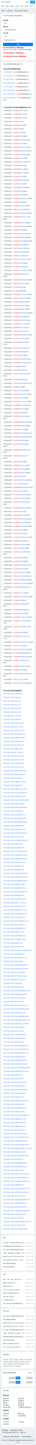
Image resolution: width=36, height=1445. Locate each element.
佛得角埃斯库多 (23, 487)
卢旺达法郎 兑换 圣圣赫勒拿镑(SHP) (15, 1163)
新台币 (20, 143)
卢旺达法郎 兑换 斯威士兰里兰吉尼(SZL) (16, 1174)
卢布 (19, 132)
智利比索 (20, 370)
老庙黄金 (16, 1364)
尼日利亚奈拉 (21, 498)
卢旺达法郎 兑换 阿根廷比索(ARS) (14, 774)
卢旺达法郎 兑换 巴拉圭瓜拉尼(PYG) (15, 793)
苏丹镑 (19, 600)
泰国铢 (20, 165)
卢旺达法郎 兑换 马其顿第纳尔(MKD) (15, 1141)
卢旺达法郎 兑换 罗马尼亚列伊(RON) (15, 873)
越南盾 (19, 366)
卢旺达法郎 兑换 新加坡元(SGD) (13, 723)
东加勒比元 (22, 666)
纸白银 (5, 1416)
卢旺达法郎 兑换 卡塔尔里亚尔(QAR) (15, 851)
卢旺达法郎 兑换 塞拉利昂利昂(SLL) (15, 1167)
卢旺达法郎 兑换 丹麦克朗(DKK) (13, 826)
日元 (18, 121)
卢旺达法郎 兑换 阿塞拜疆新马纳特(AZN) (16, 1020)
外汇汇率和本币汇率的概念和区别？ (13, 1303)
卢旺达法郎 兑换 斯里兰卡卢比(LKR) (15, 903)
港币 (20, 125)
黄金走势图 (6, 1407)
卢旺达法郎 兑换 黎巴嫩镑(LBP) (13, 870)
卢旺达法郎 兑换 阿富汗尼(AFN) (13, 1002)
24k (14, 1366)
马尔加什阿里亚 (22, 576)
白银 (16, 6)
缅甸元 (18, 387)
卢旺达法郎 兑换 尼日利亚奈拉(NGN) (15, 1064)
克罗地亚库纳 (23, 280)
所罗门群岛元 (22, 401)
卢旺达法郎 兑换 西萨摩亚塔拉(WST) (15, 1207)
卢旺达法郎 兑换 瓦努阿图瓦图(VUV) (15, 1203)
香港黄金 (21, 1401)
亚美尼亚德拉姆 (22, 437)
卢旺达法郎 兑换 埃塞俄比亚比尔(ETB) (15, 1071)
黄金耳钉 (27, 1361)
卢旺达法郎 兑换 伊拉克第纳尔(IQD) (15, 1108)
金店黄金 (6, 1405)
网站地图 (18, 1440)
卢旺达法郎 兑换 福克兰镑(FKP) (13, 1079)
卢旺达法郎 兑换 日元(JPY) (12, 705)
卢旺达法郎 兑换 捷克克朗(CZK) (13, 848)
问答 (31, 6)
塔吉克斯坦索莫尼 (25, 621)
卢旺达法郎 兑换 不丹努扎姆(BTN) (14, 1035)
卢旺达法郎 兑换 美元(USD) (12, 697)
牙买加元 (20, 355)
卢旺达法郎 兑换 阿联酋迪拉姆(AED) (15, 994)
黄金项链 (21, 1361)
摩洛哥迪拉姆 (23, 313)
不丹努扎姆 (22, 469)
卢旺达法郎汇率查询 (21, 11)
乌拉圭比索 (22, 348)
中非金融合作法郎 (23, 660)
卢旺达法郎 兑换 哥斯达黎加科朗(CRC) (16, 1046)
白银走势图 (21, 1416)
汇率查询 (9, 11)
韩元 (18, 129)
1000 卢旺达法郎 (8, 83)
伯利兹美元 (22, 473)
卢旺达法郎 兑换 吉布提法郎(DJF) (14, 1057)
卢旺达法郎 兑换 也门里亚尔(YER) (14, 1225)
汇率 (21, 6)
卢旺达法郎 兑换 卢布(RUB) (12, 716)
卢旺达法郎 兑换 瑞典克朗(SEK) (13, 763)
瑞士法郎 (23, 162)
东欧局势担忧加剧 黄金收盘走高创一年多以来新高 (14, 1246)
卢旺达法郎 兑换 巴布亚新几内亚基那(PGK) (17, 950)
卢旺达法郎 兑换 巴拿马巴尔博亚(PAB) (15, 800)
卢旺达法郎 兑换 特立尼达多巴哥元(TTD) (16, 1189)
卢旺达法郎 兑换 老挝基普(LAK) (13, 866)
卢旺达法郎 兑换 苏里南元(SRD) (13, 1170)
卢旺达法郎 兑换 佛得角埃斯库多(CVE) (16, 1053)
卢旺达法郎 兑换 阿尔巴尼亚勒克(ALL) (15, 1005)
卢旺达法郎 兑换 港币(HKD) (12, 708)
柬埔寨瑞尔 (20, 558)
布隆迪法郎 (20, 462)
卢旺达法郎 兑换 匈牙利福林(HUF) (14, 928)
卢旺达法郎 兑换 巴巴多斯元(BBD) (14, 998)
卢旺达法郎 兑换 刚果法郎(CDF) (13, 1042)
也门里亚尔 (20, 679)
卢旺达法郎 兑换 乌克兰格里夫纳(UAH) (16, 1192)
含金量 (5, 1364)
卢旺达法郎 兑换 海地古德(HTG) (13, 1104)
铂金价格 (21, 1398)
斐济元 (20, 511)
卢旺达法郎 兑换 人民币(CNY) (13, 694)
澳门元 (21, 169)
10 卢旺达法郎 (7, 76)
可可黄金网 (5, 2)
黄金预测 (21, 1405)
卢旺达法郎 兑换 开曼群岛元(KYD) (14, 1126)
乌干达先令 (19, 646)
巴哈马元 (23, 465)
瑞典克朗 (22, 180)
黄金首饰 (5, 1359)
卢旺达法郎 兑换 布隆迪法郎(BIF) (14, 1027)
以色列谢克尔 (23, 359)
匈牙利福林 (21, 352)
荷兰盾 (21, 263)
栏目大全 (23, 1432)
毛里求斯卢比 (21, 298)
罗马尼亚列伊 (23, 294)
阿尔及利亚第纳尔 (24, 416)
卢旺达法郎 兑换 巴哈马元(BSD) (13, 1031)
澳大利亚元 (23, 151)
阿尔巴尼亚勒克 (23, 433)
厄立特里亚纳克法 (24, 502)
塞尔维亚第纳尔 (23, 597)
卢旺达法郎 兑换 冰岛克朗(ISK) (13, 811)
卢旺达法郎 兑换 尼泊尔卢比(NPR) (14, 972)
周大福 (27, 1364)
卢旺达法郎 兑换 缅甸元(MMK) (13, 961)
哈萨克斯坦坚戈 (22, 259)
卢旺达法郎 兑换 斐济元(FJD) (12, 1075)
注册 (32, 2)
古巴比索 (21, 256)
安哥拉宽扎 (21, 440)
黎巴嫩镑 (19, 291)
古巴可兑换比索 (18, 484)
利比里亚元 (20, 569)
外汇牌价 (6, 1424)
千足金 (11, 1359)
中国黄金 (16, 1359)
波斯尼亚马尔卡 (24, 456)
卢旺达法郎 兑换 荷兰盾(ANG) (13, 844)
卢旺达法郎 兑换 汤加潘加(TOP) (13, 1185)
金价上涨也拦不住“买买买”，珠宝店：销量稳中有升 (14, 1260)
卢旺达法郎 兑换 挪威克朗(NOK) (13, 895)
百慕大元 (23, 223)
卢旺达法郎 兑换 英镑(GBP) (12, 719)
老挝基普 (19, 287)
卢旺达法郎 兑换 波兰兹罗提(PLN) (14, 815)
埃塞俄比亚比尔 (22, 508)
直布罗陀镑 (24, 522)
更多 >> (30, 1372)
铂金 (12, 6)
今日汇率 (6, 1422)
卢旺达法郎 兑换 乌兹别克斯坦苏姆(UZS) (16, 1200)
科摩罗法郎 (20, 561)
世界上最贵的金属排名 (9, 1263)
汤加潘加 (21, 632)
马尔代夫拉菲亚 (23, 583)
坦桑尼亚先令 (20, 331)
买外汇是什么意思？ (9, 1296)
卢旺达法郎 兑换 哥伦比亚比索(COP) (15, 833)
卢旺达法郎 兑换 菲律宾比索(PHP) (14, 829)
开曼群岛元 (24, 565)
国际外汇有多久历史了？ (10, 1283)
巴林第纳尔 (24, 213)
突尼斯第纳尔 (23, 335)
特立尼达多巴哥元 (24, 636)
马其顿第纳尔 (22, 580)
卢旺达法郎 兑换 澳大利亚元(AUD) (14, 734)
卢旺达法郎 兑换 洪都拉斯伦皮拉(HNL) (16, 1101)
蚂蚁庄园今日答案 (16, 1430)
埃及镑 (20, 202)
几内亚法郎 (20, 530)
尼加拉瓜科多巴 (22, 394)
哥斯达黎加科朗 (22, 480)
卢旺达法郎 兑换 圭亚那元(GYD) (13, 1097)
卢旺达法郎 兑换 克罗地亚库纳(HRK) (15, 859)
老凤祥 (11, 1361)
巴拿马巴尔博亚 (25, 217)
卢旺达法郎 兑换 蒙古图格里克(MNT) (15, 881)
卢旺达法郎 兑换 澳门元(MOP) (13, 752)
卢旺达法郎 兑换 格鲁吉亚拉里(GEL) (15, 1082)
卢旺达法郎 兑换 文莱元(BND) (13, 983)
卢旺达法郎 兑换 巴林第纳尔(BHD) (14, 796)
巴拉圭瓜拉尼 (20, 209)
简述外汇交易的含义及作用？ (11, 1293)
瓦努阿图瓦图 (22, 653)
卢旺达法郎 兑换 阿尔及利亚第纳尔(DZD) (16, 991)
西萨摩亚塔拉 (23, 657)
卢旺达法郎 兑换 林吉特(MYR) (13, 778)
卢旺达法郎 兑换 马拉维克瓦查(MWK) (15, 965)
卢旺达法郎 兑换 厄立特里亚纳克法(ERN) (16, 1068)
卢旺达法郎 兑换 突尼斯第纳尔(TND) (15, 914)
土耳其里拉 (22, 338)
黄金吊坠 (18, 1366)
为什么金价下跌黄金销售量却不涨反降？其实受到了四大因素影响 (14, 1249)
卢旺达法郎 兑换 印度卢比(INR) (13, 741)
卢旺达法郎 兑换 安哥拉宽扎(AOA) (14, 1013)
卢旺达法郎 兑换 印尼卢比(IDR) (13, 767)
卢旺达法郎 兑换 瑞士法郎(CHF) (13, 745)
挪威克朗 (22, 316)
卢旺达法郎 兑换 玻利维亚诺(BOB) (14, 818)
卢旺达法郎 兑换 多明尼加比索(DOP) (15, 1060)
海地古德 (21, 541)
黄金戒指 (16, 1361)
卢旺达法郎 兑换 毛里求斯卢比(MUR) (15, 877)
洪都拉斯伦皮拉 (23, 537)
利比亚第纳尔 (23, 383)
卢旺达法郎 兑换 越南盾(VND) (13, 943)
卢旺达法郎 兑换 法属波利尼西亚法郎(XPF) (17, 1221)
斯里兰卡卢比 (21, 324)
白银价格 (6, 1413)
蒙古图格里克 (21, 302)
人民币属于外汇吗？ (9, 1300)
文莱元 (22, 409)
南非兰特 (20, 176)
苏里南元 (21, 613)
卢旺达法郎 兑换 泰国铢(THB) (13, 749)
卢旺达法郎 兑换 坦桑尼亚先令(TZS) (15, 910)
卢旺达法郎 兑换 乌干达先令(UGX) (14, 1196)
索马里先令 (21, 327)
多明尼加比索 (22, 495)
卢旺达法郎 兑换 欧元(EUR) (12, 701)
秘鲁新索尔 (22, 309)
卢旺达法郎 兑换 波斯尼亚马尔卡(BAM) (16, 1024)
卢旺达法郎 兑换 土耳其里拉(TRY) (14, 917)
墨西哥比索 (21, 187)
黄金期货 (21, 1364)
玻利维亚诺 (23, 237)
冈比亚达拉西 (22, 526)
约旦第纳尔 (23, 363)
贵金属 (5, 1366)
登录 (27, 2)
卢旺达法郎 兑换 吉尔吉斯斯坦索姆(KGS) (16, 1115)
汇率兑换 (21, 1422)
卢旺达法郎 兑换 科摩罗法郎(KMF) (14, 1123)
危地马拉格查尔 (24, 342)
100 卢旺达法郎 (8, 79)
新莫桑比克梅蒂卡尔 (25, 587)
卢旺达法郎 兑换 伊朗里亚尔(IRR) (14, 1112)
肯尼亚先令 (22, 283)
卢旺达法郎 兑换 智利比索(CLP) (13, 947)
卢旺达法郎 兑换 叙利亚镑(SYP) (13, 987)
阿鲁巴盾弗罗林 (24, 444)
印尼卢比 (20, 184)
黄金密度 (5, 1361)
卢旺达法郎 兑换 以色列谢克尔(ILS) (14, 936)
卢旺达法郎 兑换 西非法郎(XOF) (13, 1218)
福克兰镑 (23, 515)
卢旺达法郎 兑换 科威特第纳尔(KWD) (15, 855)
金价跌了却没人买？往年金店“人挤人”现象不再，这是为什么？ (14, 1256)
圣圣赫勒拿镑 (24, 604)
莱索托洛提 (20, 379)
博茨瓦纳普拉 (23, 241)
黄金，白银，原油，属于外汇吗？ (12, 1279)
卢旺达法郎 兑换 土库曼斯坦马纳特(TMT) (16, 1181)
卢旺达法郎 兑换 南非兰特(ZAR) (13, 760)
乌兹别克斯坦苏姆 (22, 649)
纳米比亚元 (20, 593)
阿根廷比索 (19, 191)
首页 (2, 6)
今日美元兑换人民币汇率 (10, 1432)
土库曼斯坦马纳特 (25, 627)
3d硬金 (21, 1359)
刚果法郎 (19, 476)
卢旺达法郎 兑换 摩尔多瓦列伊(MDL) (15, 1134)
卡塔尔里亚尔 (23, 270)
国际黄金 (6, 1401)
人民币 (21, 110)
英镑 (21, 136)
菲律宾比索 (21, 248)
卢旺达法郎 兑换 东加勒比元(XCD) (14, 1214)
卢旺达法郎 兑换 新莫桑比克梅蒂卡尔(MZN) (17, 1148)
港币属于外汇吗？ (8, 1286)
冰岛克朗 (21, 230)
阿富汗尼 (21, 429)
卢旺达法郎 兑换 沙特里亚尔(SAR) (14, 899)
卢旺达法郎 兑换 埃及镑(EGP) (13, 785)
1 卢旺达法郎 (7, 72)
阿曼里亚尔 (23, 198)
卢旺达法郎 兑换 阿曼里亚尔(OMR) (14, 782)
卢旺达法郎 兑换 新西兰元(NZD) (13, 756)
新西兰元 (22, 173)
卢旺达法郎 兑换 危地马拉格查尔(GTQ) (16, 921)
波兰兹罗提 (23, 234)
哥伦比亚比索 (20, 252)
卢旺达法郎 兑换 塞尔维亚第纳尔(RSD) (16, 1156)
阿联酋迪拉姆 (23, 422)
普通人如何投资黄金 (9, 1267)
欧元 (21, 118)
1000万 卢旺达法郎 (9, 98)
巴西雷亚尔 (23, 154)
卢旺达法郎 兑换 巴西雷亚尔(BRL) (14, 738)
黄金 (7, 6)
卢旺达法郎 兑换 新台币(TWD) (13, 727)
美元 (21, 114)
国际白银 (21, 1413)
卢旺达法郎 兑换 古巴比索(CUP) (13, 837)
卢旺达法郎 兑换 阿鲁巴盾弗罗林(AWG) (16, 1016)
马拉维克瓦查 (20, 390)
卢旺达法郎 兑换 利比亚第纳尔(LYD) (15, 958)
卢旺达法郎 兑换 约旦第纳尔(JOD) (14, 939)
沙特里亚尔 (23, 320)
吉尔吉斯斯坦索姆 (24, 552)
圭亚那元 (20, 533)
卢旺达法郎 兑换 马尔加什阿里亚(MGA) (16, 1137)
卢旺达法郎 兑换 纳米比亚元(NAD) (14, 1152)
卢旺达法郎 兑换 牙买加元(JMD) (13, 932)
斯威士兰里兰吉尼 (23, 617)
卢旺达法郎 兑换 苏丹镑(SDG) (13, 1159)
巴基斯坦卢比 (21, 206)
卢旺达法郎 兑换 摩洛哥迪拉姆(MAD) (15, 892)
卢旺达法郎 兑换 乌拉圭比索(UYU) (14, 925)
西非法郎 (20, 670)
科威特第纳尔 (24, 274)
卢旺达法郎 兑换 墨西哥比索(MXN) (14, 771)
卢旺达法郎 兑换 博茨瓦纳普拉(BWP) (15, 822)
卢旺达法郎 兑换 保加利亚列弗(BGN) (15, 807)
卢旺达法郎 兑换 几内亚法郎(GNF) (14, 1093)
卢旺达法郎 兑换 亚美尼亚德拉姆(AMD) (16, 1009)
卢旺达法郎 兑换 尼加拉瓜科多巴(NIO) (15, 969)
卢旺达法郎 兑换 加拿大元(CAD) (13, 730)
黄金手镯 (29, 1359)
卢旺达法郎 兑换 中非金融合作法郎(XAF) (16, 1210)
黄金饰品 (10, 1364)
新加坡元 (23, 140)
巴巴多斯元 (22, 426)
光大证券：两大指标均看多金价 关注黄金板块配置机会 (14, 1242)
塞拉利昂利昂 (21, 610)
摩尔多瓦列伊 (22, 572)
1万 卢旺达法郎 (8, 87)
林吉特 (21, 195)
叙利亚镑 (21, 412)
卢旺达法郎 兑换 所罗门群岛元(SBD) (15, 976)
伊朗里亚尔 (22, 548)
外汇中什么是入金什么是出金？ (12, 1289)
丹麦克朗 (22, 245)
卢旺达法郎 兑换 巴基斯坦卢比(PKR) (15, 789)
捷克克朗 (21, 267)
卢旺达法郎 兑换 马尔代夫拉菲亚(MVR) (16, 1145)
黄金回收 (21, 1403)
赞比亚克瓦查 (22, 683)
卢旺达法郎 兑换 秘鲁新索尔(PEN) (14, 888)
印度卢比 (21, 158)
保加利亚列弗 (23, 226)
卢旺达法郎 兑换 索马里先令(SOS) (14, 906)
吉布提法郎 (20, 491)
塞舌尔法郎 (23, 405)
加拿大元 (23, 147)
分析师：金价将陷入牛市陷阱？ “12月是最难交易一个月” (14, 1253)
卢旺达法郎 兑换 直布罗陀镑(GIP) (14, 1086)
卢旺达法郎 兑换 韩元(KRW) (12, 712)
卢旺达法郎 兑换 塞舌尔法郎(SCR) (14, 980)
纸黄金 (5, 1403)
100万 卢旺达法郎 (9, 94)
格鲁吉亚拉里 (23, 519)
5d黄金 (10, 1366)
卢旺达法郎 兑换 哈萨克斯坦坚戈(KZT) (15, 840)
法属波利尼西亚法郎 (25, 673)
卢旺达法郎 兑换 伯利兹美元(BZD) (14, 1038)
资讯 (26, 6)
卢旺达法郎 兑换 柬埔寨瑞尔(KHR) (14, 1119)
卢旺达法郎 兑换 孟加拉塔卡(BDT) (14, 884)
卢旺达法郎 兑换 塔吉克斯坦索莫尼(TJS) (16, 1178)
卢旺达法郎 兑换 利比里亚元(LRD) (14, 1130)
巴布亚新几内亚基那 (24, 374)
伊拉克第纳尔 (21, 544)
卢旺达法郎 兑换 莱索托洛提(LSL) (14, 954)
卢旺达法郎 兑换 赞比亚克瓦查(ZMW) (15, 1229)
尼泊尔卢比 (20, 398)
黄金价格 (6, 1398)
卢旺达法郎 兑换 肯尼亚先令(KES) (14, 862)
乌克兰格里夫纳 (23, 642)
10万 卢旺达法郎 (8, 90)
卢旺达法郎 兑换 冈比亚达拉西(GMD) (15, 1090)
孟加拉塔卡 (22, 305)
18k (25, 1359)
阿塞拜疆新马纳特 (25, 450)
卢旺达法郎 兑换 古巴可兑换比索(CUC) (16, 1049)
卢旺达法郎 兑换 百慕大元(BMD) (14, 804)
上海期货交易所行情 (24, 1407)
